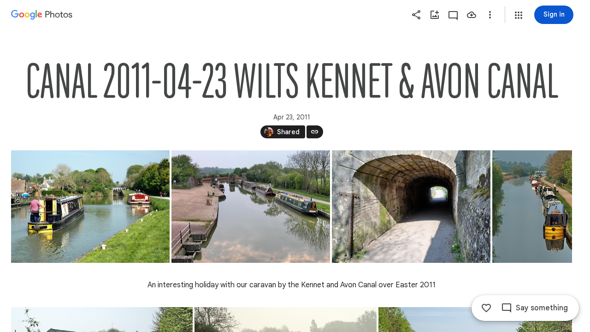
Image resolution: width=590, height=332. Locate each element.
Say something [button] (542, 308)
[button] (518, 15)
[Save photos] (471, 15)
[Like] (486, 308)
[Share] (416, 15)
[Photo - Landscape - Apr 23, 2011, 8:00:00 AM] (90, 206)
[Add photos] (434, 15)
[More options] (490, 15)
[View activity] (453, 15)
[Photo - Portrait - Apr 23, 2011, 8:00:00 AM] (532, 206)
